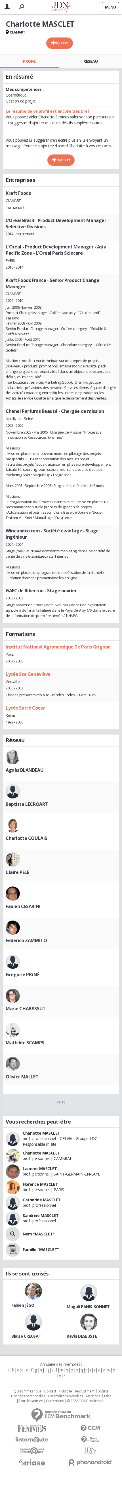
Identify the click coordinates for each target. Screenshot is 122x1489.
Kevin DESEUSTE (82, 1336)
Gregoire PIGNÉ (22, 974)
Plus (60, 1102)
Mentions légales (98, 1396)
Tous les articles (31, 1401)
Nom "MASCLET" (39, 1234)
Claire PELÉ (17, 872)
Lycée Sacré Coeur (25, 708)
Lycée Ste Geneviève (28, 674)
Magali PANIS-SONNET (88, 1306)
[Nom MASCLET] (13, 1234)
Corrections (55, 1401)
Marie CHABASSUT (26, 1008)
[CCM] (90, 1428)
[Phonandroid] (90, 1462)
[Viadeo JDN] (90, 1451)
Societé (103, 1391)
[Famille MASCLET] (13, 1250)
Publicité (65, 1391)
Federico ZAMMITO (26, 940)
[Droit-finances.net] (90, 1439)
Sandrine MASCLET (40, 1215)
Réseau (90, 61)
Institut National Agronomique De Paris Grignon (58, 647)
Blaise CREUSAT (26, 1336)
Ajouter (62, 42)
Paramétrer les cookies (65, 1396)
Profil (29, 61)
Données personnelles (28, 1396)
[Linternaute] (32, 1439)
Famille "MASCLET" (41, 1249)
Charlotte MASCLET (41, 1133)
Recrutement (84, 1391)
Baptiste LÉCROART (27, 804)
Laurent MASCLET (40, 1168)
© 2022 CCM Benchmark (85, 1401)
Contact (50, 1391)
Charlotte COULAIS (26, 838)
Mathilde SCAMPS (25, 1043)
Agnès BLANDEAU (24, 770)
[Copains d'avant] (32, 1450)
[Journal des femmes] (32, 1428)
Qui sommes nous (27, 1391)
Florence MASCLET (40, 1184)
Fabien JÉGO (22, 1305)
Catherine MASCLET (42, 1200)
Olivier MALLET (22, 1077)
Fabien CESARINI (23, 906)
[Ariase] (32, 1462)
